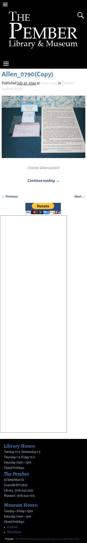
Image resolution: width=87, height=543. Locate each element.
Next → (79, 196)
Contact (12, 527)
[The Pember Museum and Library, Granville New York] (43, 52)
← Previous (10, 196)
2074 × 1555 (48, 83)
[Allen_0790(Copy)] (43, 130)
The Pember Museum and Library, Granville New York (47, 539)
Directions (14, 532)
